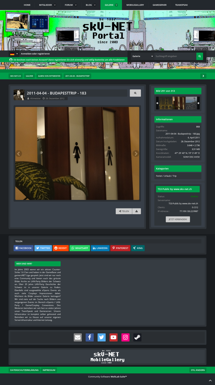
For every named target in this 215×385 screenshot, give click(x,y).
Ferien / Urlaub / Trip (166, 175)
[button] (14, 53)
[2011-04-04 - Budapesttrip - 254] (192, 103)
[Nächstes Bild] (136, 153)
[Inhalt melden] (136, 211)
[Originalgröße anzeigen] (135, 93)
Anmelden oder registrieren (35, 53)
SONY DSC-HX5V (191, 156)
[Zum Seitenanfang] (210, 380)
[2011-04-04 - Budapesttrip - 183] (179, 103)
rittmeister (35, 98)
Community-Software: (107, 376)
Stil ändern (198, 370)
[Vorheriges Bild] (18, 153)
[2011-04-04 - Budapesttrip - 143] (165, 103)
